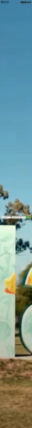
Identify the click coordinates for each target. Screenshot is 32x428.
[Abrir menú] (30, 2)
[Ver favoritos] (28, 2)
